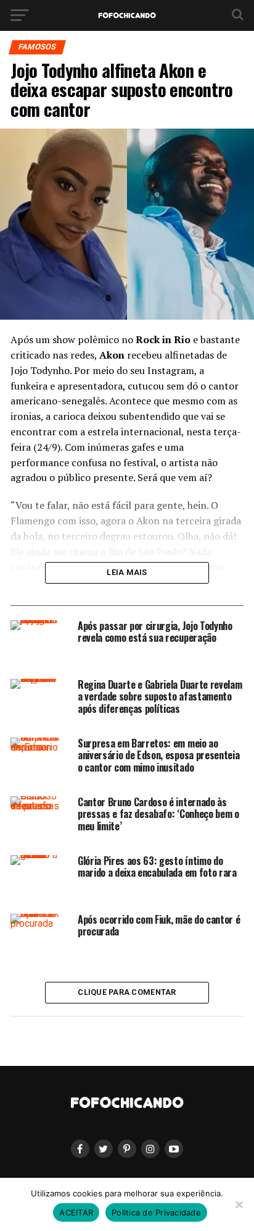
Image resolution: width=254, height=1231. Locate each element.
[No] (238, 1204)
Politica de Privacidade (156, 1212)
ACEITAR (76, 1212)
